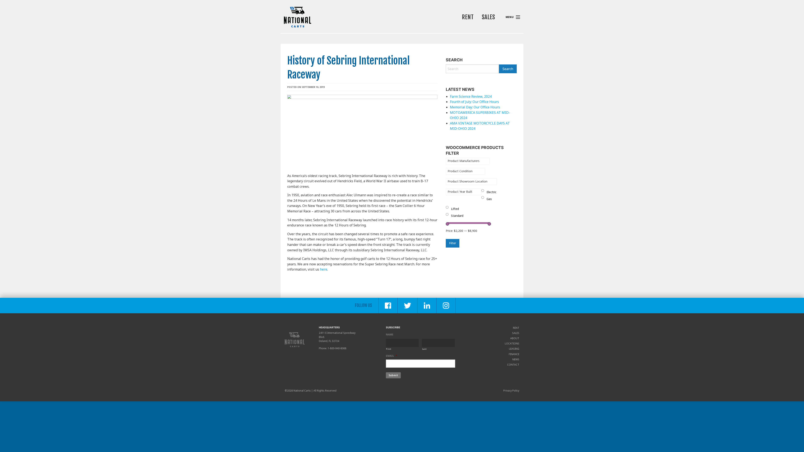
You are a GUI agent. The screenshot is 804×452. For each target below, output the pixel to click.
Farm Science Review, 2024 (471, 96)
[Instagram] (446, 305)
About (514, 338)
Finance (514, 354)
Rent (468, 17)
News (515, 359)
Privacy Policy (511, 390)
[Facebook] (388, 305)
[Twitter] (407, 305)
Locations (512, 343)
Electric (491, 192)
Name (389, 334)
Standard (457, 216)
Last (424, 349)
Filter (452, 243)
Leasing (514, 349)
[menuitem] (468, 17)
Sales (488, 17)
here (323, 269)
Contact (513, 364)
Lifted (455, 209)
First (388, 349)
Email (391, 356)
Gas (489, 199)
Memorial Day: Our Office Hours (475, 107)
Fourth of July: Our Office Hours (474, 101)
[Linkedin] (427, 305)
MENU (518, 17)
